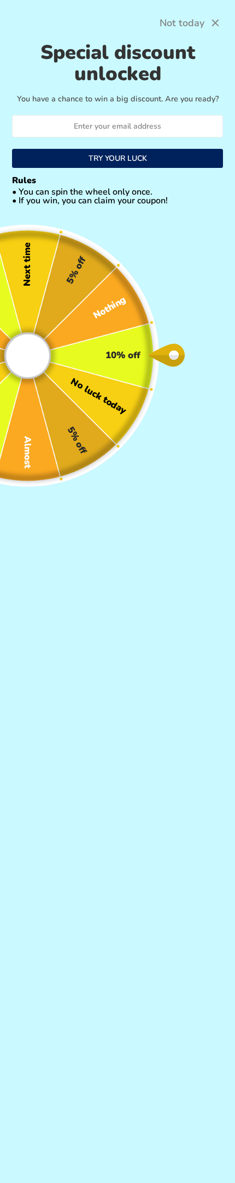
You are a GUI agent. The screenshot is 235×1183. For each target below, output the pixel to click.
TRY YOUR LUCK (118, 158)
